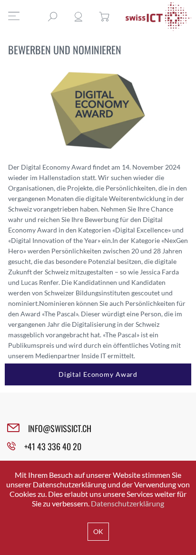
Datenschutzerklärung (127, 503)
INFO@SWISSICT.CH (59, 428)
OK (98, 531)
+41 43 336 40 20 (52, 446)
